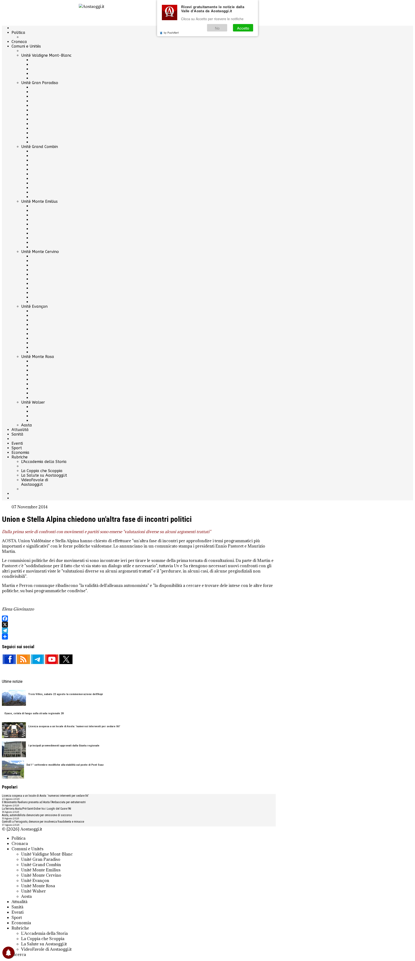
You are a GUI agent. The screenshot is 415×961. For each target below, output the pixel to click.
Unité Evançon (34, 306)
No (217, 28)
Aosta (26, 425)
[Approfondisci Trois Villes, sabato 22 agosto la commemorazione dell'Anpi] (14, 698)
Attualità (20, 429)
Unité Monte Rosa (37, 356)
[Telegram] (139, 631)
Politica (18, 32)
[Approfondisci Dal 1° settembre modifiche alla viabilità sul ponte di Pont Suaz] (13, 770)
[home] (139, 13)
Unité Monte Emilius (39, 201)
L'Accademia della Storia (44, 461)
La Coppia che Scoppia (41, 470)
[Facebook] (139, 619)
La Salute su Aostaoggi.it (44, 475)
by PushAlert (171, 32)
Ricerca (19, 954)
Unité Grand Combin (39, 146)
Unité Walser (33, 402)
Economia (20, 452)
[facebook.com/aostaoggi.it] (9, 659)
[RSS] (23, 659)
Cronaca (19, 41)
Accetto (243, 28)
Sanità (17, 434)
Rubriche (20, 457)
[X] (139, 625)
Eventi (17, 443)
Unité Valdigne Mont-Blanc (46, 55)
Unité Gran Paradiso (39, 82)
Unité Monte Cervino (40, 251)
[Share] (139, 637)
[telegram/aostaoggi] (37, 659)
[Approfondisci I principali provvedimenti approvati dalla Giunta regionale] (14, 749)
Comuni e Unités (26, 46)
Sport (17, 448)
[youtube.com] (51, 659)
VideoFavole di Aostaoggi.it (34, 482)
